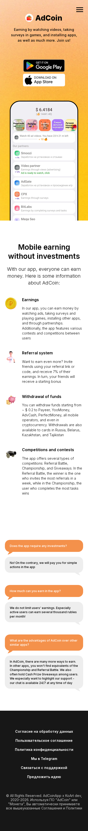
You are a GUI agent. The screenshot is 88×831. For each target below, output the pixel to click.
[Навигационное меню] (79, 9)
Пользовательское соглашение (44, 740)
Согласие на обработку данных (44, 731)
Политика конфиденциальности (44, 749)
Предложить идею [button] (44, 777)
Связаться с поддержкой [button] (44, 768)
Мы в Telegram (44, 759)
